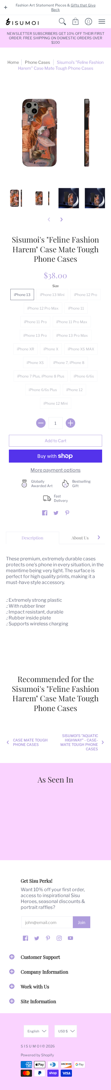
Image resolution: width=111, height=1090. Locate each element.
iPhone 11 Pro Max (71, 322)
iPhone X (51, 349)
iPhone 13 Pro (35, 335)
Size (55, 286)
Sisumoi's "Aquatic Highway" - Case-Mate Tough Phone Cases (79, 742)
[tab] (32, 538)
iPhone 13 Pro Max (72, 335)
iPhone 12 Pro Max (43, 308)
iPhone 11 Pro (35, 322)
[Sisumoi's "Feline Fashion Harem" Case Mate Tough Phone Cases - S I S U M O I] (16, 198)
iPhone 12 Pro (85, 294)
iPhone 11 (76, 308)
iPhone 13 (22, 294)
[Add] (70, 423)
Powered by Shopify (37, 1055)
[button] (5, 7)
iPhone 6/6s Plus (43, 390)
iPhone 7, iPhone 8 (68, 362)
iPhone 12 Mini (56, 403)
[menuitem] (62, 21)
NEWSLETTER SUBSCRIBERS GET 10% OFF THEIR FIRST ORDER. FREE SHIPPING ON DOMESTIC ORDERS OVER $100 (55, 38)
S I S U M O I (31, 1046)
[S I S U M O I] (22, 21)
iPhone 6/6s (84, 376)
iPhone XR (25, 349)
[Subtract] (41, 423)
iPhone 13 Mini (52, 294)
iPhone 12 (74, 390)
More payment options (55, 470)
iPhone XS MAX (81, 349)
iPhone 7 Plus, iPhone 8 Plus (40, 376)
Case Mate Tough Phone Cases (30, 742)
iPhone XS (35, 362)
